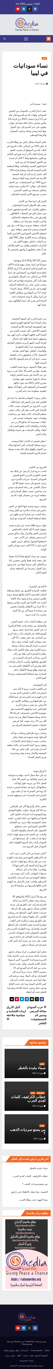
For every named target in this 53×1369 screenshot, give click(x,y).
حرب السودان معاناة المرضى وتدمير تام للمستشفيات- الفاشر (36, 1015)
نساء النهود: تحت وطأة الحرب (33, 1199)
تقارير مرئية (10, 1355)
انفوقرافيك (40, 1093)
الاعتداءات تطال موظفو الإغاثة (16, 1350)
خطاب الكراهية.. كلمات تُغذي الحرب (28, 1099)
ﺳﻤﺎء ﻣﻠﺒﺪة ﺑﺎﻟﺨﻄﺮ (30, 1068)
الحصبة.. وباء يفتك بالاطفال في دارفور (29, 1192)
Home (47, 1350)
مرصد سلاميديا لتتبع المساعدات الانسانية (26, 1366)
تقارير (44, 58)
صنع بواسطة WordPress (35, 1341)
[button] (4, 38)
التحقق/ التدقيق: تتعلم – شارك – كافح (32, 1355)
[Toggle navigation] (26, 38)
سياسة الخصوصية (26, 1360)
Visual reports (36, 1350)
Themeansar (26, 1344)
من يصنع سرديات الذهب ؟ (27, 1131)
